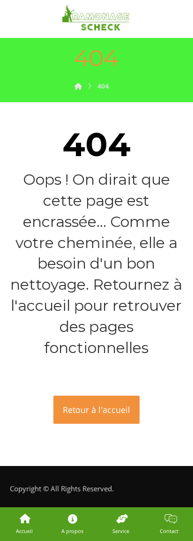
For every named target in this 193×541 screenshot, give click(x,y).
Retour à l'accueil (96, 409)
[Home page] (78, 86)
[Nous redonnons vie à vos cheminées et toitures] (96, 19)
